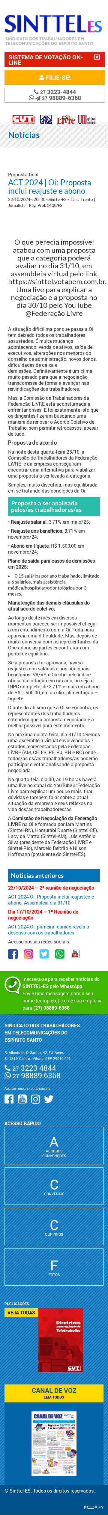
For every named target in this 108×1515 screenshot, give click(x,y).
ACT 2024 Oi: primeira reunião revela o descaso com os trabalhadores (48, 929)
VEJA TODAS (21, 1312)
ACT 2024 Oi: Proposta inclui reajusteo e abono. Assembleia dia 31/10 (51, 899)
